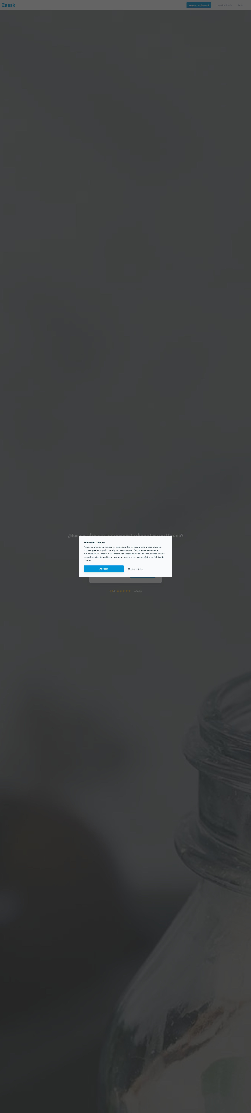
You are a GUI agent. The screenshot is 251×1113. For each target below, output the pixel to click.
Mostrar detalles (135, 568)
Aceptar (103, 569)
